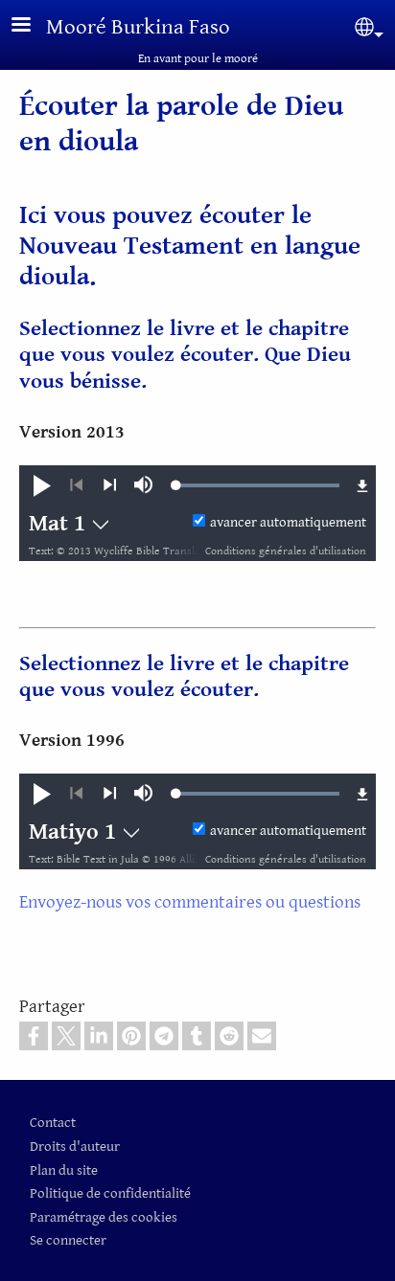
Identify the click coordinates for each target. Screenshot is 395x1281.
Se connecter (68, 1240)
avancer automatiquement (288, 522)
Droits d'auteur (75, 1146)
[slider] (257, 485)
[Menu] (33, 26)
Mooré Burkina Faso (138, 27)
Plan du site (64, 1170)
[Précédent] (76, 485)
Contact (53, 1122)
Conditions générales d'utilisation (285, 551)
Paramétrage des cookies (103, 1217)
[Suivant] (110, 485)
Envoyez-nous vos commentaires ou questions (189, 901)
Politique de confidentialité (110, 1193)
